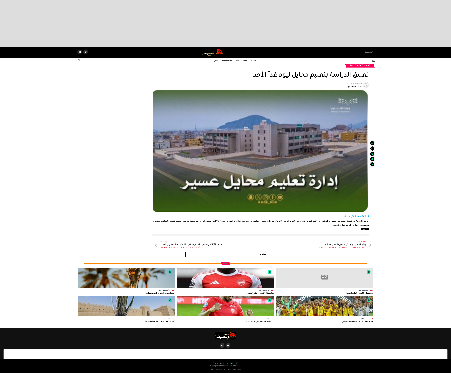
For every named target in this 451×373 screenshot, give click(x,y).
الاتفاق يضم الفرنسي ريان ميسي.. (259, 322)
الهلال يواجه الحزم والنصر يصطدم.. (160, 293)
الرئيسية (369, 52)
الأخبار (358, 65)
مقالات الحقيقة (241, 61)
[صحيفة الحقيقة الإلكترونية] (225, 336)
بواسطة (354, 85)
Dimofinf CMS (228, 363)
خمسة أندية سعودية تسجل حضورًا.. (159, 322)
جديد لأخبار (254, 61)
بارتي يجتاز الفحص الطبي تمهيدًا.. (359, 293)
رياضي (216, 61)
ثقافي (351, 65)
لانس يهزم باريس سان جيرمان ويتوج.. (357, 322)
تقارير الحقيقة (227, 61)
